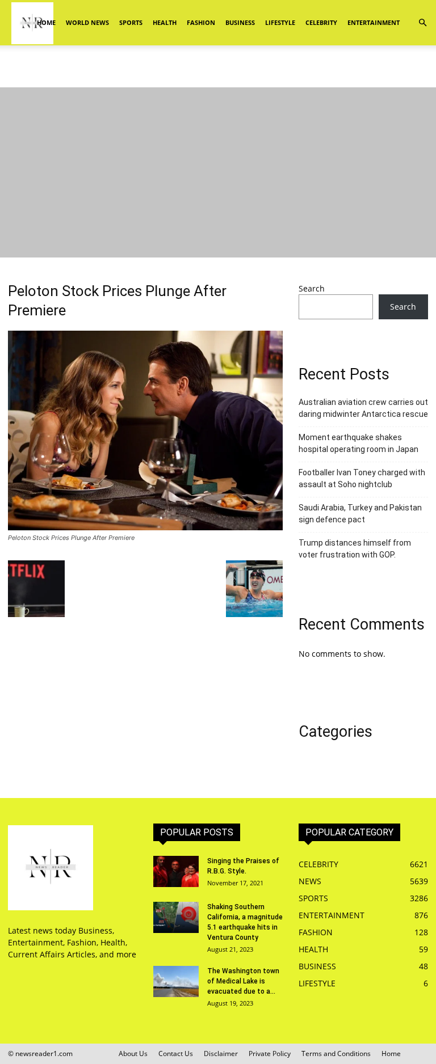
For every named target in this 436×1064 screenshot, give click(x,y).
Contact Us (175, 1053)
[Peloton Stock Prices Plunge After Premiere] (145, 527)
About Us (133, 1053)
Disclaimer (221, 1053)
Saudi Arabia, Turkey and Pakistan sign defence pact (360, 513)
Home (46, 22)
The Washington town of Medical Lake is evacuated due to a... (243, 981)
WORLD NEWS (87, 22)
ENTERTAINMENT (373, 22)
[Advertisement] (218, 70)
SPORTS (130, 22)
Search (312, 288)
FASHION (201, 22)
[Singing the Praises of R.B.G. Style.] (176, 871)
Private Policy (270, 1053)
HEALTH (165, 22)
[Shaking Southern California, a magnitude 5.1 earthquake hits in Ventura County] (176, 917)
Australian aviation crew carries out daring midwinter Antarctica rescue (363, 408)
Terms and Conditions (336, 1053)
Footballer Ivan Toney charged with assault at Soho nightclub (362, 478)
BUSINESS (240, 22)
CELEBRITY (321, 22)
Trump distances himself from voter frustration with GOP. (355, 548)
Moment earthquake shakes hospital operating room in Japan (358, 443)
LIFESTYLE (280, 22)
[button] (422, 23)
